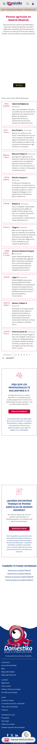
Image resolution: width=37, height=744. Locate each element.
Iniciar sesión (6, 686)
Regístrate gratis (19, 529)
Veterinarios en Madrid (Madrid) (19, 570)
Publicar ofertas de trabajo (11, 689)
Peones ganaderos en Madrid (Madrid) (19, 580)
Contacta (4, 710)
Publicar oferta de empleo (21, 740)
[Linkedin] (16, 735)
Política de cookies (8, 724)
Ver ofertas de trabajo (9, 692)
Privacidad (5, 718)
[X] (11, 735)
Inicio (3, 9)
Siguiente (10, 358)
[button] (4, 3)
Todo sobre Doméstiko (9, 707)
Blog (3, 669)
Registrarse (5, 683)
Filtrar (20, 85)
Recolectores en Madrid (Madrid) (19, 574)
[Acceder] (33, 3)
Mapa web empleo (8, 672)
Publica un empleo (19, 411)
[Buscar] (27, 3)
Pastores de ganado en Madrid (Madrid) (19, 577)
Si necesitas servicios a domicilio (13, 704)
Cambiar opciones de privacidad (12, 727)
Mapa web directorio (8, 675)
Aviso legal (5, 721)
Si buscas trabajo (7, 700)
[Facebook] (8, 735)
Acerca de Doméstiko (9, 665)
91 (3, 358)
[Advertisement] (18, 58)
